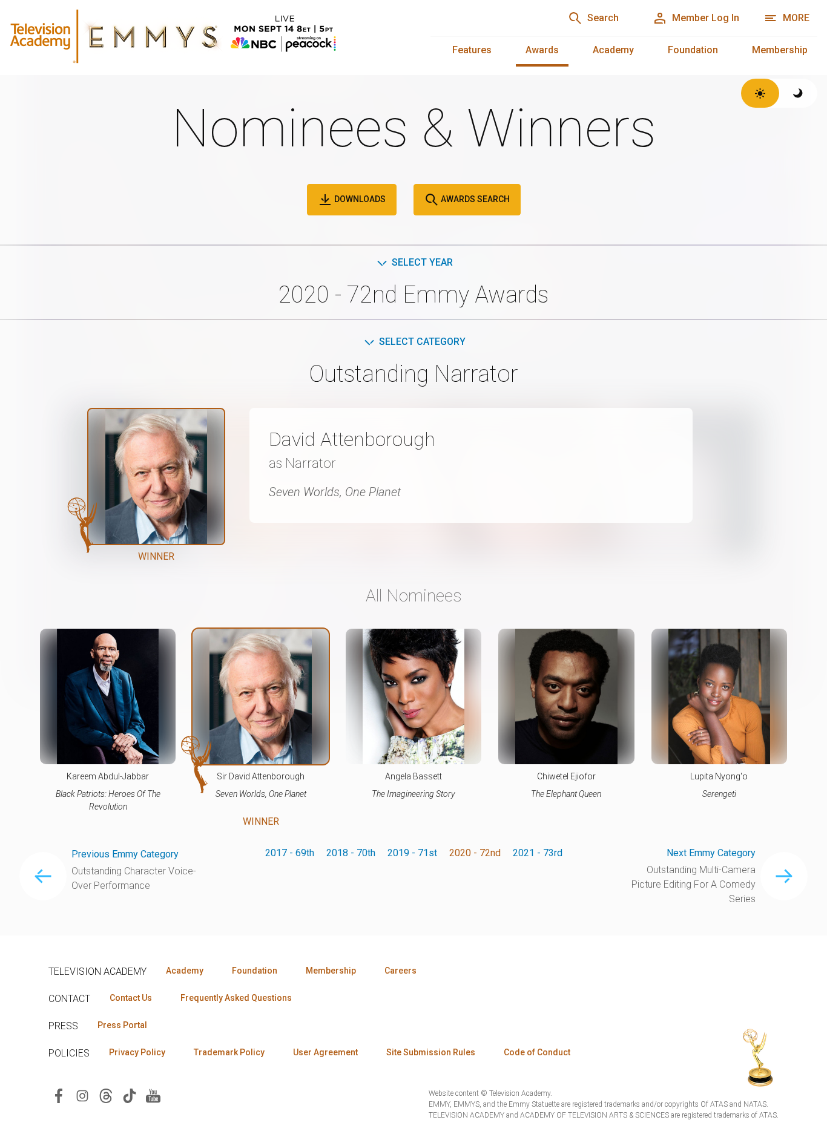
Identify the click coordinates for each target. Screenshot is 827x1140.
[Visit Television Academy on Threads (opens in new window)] (106, 1095)
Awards (542, 50)
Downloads (359, 199)
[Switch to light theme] (760, 93)
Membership (780, 50)
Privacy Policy (137, 1052)
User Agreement (325, 1052)
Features (472, 50)
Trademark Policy (229, 1052)
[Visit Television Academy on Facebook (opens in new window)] (58, 1095)
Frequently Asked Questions (236, 998)
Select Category (422, 341)
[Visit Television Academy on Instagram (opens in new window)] (82, 1095)
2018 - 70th (350, 853)
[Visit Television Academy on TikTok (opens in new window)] (129, 1095)
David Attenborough (352, 439)
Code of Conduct (537, 1052)
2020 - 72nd (475, 853)
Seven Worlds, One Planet (335, 492)
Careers (400, 970)
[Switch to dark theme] (798, 93)
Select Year (422, 262)
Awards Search (474, 199)
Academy (613, 50)
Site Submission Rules (430, 1052)
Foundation (693, 50)
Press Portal (122, 1025)
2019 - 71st (412, 853)
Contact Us (131, 998)
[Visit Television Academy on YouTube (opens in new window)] (153, 1095)
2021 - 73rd (537, 853)
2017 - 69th (289, 853)
